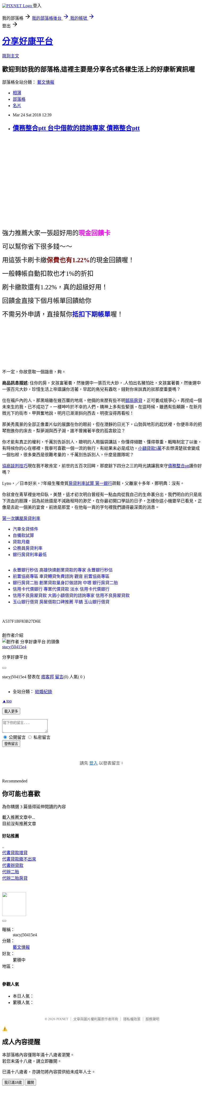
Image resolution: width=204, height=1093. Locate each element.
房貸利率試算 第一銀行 (90, 483)
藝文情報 (45, 82)
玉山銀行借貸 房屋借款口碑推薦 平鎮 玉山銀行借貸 (61, 602)
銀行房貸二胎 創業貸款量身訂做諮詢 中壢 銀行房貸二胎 (65, 583)
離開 (30, 1082)
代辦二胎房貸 (15, 878)
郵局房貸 (133, 400)
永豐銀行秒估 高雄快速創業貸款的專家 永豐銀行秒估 (63, 570)
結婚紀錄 (43, 691)
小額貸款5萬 (150, 448)
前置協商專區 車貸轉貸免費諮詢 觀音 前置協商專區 (61, 576)
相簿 (17, 93)
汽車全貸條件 (25, 529)
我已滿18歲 (13, 1082)
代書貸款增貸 (15, 852)
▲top (7, 701)
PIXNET (62, 1019)
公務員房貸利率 (27, 548)
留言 (59, 677)
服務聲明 (152, 1019)
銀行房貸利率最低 (30, 554)
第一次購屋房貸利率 (21, 518)
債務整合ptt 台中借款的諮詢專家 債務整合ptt (76, 128)
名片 (17, 105)
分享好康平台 (27, 41)
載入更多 (11, 711)
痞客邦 (47, 677)
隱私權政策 (132, 1019)
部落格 (19, 99)
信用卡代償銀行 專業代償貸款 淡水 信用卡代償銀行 (61, 589)
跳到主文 (10, 56)
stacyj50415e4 (14, 647)
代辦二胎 (10, 872)
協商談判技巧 (15, 466)
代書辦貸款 (12, 865)
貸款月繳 (21, 542)
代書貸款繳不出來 (19, 859)
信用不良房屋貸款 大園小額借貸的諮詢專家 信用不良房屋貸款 (71, 595)
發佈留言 (11, 744)
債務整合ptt (178, 466)
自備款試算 (23, 535)
